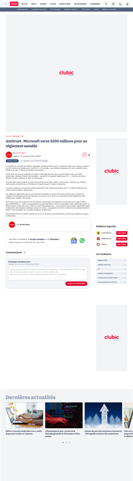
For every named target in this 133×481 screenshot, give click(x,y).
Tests (33, 4)
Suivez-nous (12, 161)
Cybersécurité (22, 9)
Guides (43, 4)
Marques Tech (18, 136)
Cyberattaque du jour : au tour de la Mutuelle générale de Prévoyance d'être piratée (62, 433)
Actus (24, 4)
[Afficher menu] (5, 4)
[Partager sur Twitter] (128, 470)
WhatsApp (54, 239)
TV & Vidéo (86, 9)
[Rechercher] (106, 4)
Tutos (53, 4)
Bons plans (65, 4)
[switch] (120, 4)
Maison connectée (109, 9)
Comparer (95, 4)
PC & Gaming (55, 9)
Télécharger (80, 4)
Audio (96, 9)
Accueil (8, 136)
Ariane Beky (20, 153)
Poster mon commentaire (76, 283)
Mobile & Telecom (71, 9)
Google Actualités (37, 239)
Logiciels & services (39, 9)
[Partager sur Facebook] (128, 463)
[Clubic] (14, 4)
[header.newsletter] (113, 4)
